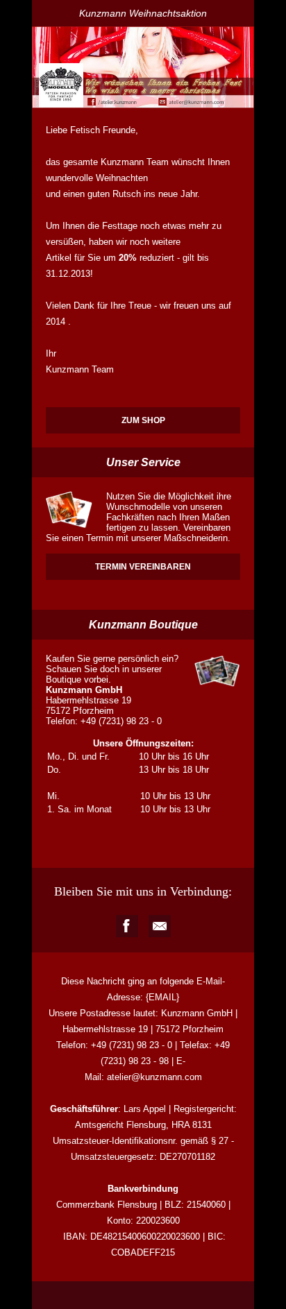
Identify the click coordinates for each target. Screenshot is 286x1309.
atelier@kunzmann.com (154, 1077)
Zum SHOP (143, 420)
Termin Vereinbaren (143, 567)
